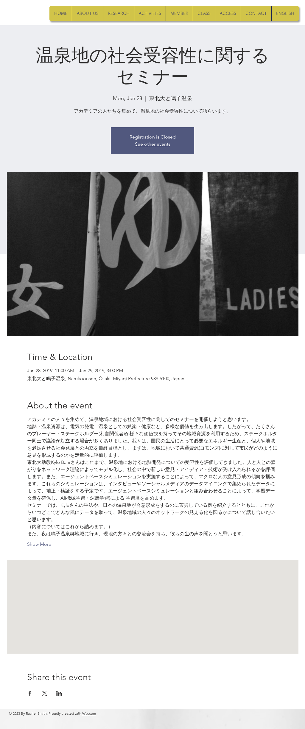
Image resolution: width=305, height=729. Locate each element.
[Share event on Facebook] (30, 693)
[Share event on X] (44, 693)
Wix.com (89, 713)
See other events (152, 144)
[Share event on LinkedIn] (59, 693)
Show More (39, 544)
